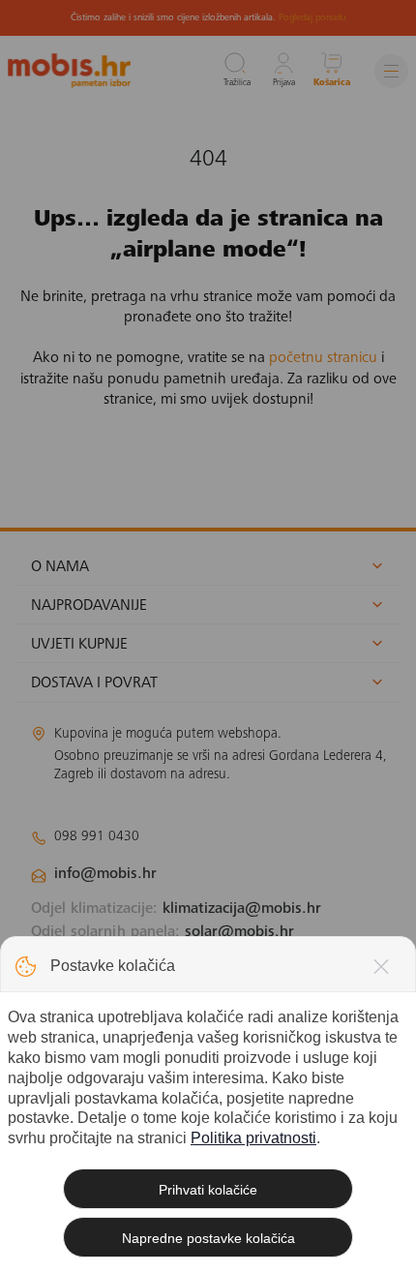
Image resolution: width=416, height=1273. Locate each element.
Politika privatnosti (253, 1138)
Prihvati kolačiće (208, 1189)
